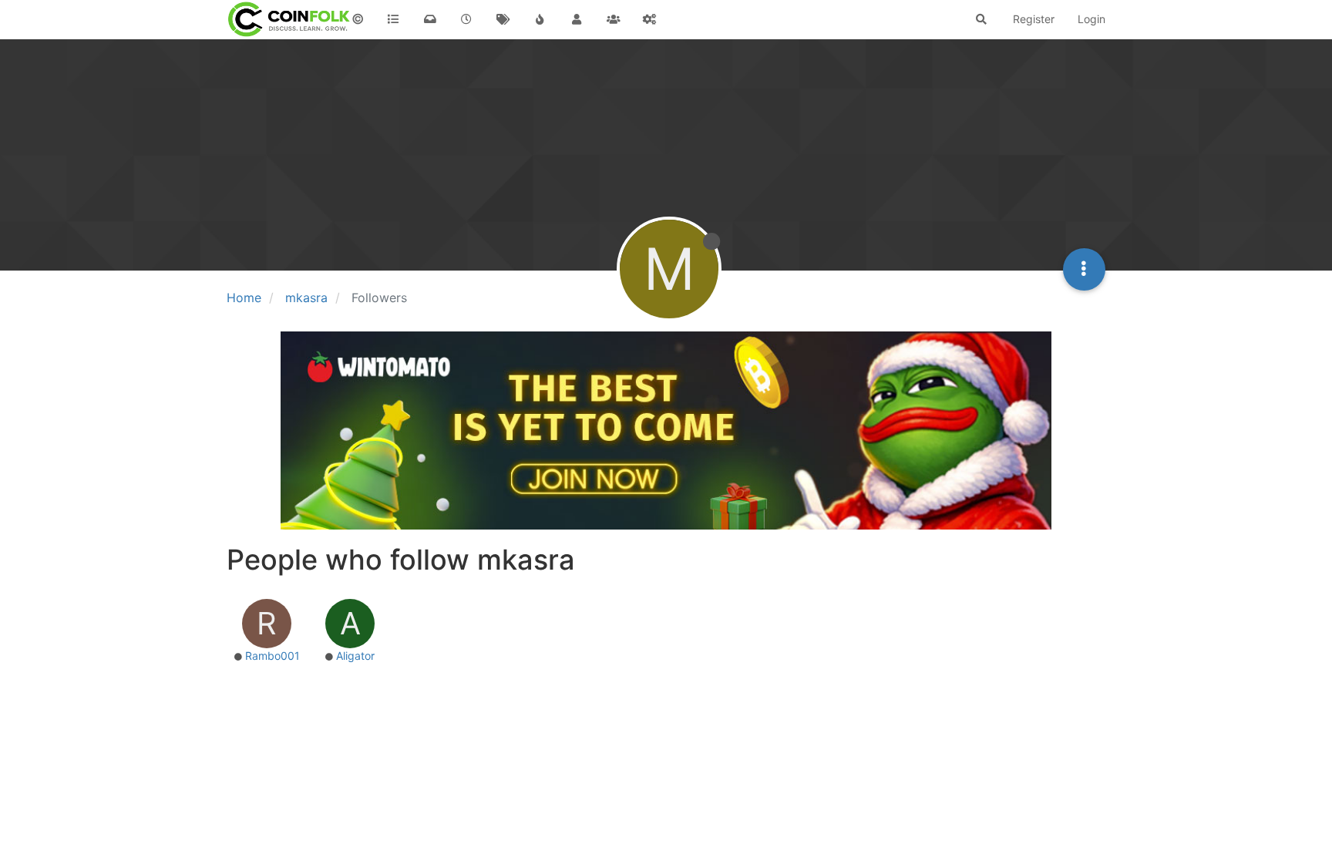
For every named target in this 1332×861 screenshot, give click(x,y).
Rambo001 (272, 655)
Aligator (355, 655)
